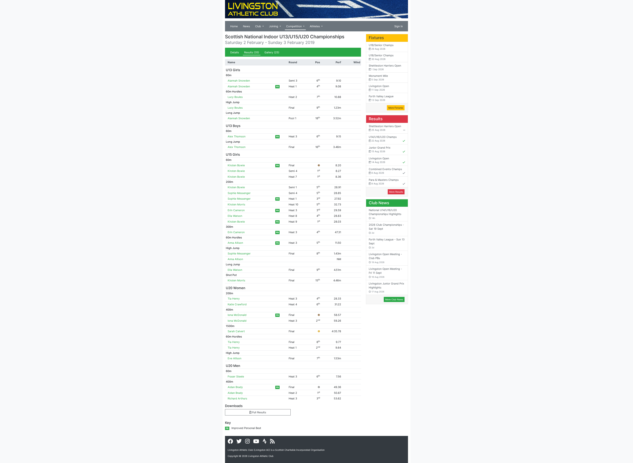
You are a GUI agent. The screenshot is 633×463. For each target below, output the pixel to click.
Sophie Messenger (239, 193)
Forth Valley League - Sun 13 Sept (387, 243)
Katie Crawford (237, 304)
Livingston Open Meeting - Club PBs (385, 258)
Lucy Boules (235, 97)
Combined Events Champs (385, 170)
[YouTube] (256, 442)
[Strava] (265, 442)
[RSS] (272, 442)
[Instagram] (247, 442)
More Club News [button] (394, 299)
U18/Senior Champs (381, 46)
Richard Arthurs (237, 398)
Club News (379, 202)
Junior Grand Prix (380, 149)
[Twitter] (239, 442)
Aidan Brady (235, 387)
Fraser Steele (236, 376)
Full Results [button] (258, 412)
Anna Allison (235, 242)
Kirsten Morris (236, 204)
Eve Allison (234, 358)
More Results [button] (396, 191)
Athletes (315, 26)
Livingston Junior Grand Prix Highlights (386, 287)
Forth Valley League (381, 98)
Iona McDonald (237, 315)
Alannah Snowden (239, 80)
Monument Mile (378, 77)
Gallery (271, 52)
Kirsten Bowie (236, 165)
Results (251, 52)
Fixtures (376, 37)
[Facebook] (230, 442)
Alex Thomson (236, 136)
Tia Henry (234, 298)
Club (258, 26)
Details (234, 52)
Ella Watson (235, 215)
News (246, 26)
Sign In (398, 26)
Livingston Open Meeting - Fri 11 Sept (385, 272)
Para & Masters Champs (384, 181)
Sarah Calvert (236, 331)
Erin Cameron (236, 210)
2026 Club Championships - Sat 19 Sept (386, 228)
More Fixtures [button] (395, 107)
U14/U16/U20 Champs (383, 138)
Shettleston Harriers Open (385, 67)
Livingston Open (379, 87)
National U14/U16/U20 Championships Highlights (385, 213)
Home (234, 26)
